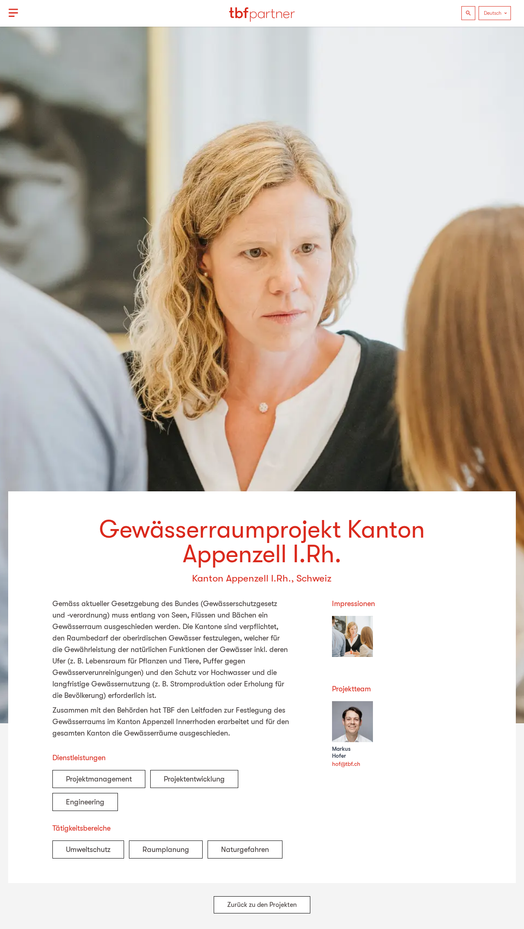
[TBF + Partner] (262, 13)
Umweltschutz (88, 849)
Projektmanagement (99, 779)
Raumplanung (165, 849)
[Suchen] (468, 13)
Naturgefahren (245, 849)
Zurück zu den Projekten (262, 905)
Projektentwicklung (194, 779)
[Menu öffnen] (13, 13)
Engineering (85, 802)
